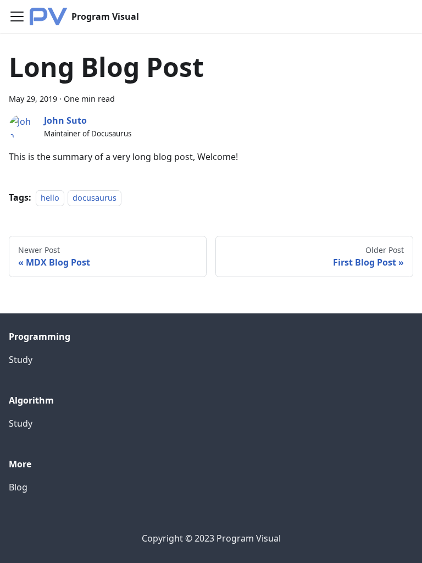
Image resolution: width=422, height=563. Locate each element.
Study (20, 360)
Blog (18, 487)
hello (50, 197)
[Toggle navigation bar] (17, 16)
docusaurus (94, 197)
